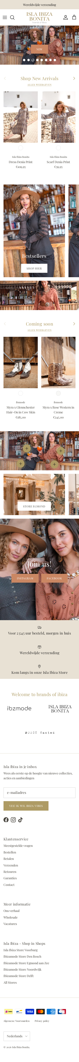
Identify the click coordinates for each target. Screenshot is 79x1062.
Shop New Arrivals (40, 78)
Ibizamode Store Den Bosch (22, 956)
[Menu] (5, 17)
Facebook (54, 578)
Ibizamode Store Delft (19, 976)
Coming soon (39, 324)
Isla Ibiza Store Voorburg (21, 950)
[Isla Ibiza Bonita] (39, 17)
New (39, 49)
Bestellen (10, 852)
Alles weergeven (39, 84)
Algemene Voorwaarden (17, 1020)
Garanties (10, 878)
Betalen (9, 859)
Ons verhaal (12, 911)
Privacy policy (42, 1020)
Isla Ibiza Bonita (20, 1047)
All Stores (10, 982)
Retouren (10, 872)
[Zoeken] (14, 17)
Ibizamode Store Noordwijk (22, 969)
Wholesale (11, 917)
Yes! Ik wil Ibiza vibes (26, 806)
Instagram (25, 578)
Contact (9, 885)
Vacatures (10, 924)
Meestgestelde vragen (18, 846)
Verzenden (11, 865)
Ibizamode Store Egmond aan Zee (26, 963)
